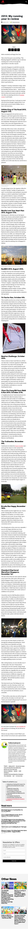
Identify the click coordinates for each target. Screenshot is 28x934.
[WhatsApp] (18, 50)
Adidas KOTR (12, 766)
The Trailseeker (7, 775)
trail (13, 775)
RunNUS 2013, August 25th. (13, 788)
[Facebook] (9, 50)
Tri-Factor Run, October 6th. (13, 790)
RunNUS (15, 771)
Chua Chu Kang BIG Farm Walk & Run (12, 767)
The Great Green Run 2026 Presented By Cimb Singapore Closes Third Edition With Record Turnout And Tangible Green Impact (20, 919)
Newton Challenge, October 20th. (14, 791)
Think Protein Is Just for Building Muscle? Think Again (13, 826)
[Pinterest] (15, 50)
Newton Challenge (8, 771)
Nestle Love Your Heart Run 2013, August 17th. (15, 786)
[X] (12, 50)
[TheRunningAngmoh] (11, 22)
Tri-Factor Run (19, 775)
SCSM (20, 771)
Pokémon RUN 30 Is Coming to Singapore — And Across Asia (7, 917)
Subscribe (14, 860)
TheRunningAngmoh (16, 22)
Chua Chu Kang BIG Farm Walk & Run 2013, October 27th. (15, 793)
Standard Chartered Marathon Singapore (13, 774)
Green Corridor (19, 446)
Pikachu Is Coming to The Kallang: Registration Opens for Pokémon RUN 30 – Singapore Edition (20, 893)
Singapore (6, 772)
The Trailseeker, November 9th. (13, 795)
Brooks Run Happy (20, 766)
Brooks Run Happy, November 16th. (14, 797)
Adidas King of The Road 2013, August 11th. (16, 784)
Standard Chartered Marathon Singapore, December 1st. (15, 799)
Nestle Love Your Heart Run (10, 769)
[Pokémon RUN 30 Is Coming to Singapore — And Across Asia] (7, 910)
